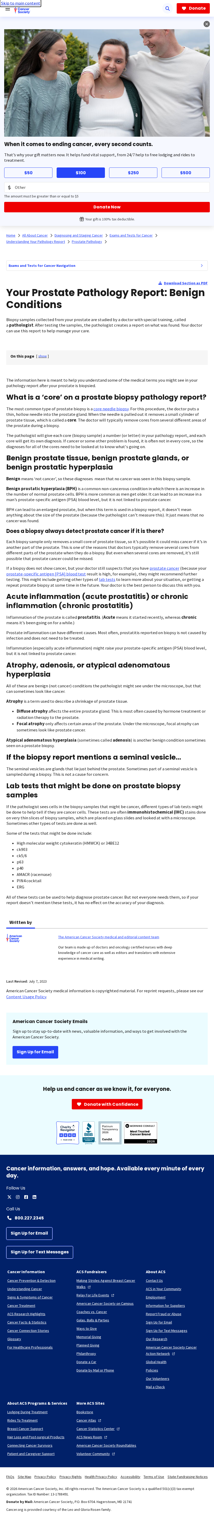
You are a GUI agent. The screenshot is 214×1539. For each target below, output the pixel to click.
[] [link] (42, 356)
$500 (185, 173)
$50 (28, 173)
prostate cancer (164, 568)
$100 (81, 173)
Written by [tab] (20, 922)
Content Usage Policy (26, 997)
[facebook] (26, 1197)
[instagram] (18, 1197)
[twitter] (9, 1197)
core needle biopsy (111, 409)
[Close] (207, 24)
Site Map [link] (24, 1476)
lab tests (107, 579)
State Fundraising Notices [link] (188, 1476)
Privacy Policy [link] (45, 1476)
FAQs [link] (10, 1476)
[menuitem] (201, 265)
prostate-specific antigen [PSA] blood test (46, 574)
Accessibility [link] (130, 1476)
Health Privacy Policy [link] (101, 1476)
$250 (133, 173)
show (42, 356)
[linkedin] (34, 1197)
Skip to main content (20, 3)
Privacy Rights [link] (71, 1476)
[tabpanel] (107, 950)
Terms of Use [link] (154, 1476)
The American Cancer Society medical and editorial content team (108, 937)
